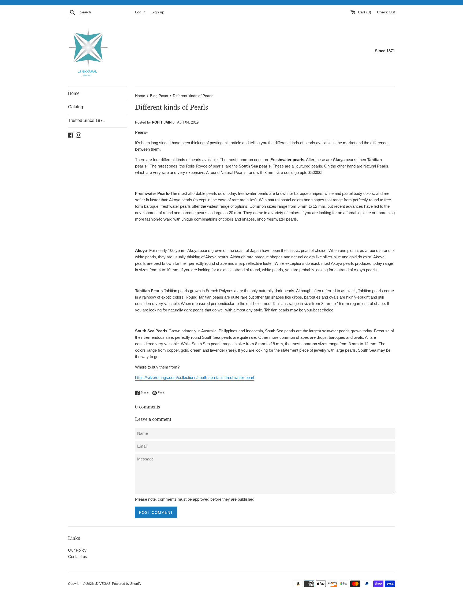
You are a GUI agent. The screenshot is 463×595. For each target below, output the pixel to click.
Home (74, 93)
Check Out (386, 12)
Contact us (77, 556)
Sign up (157, 12)
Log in (140, 12)
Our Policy (77, 550)
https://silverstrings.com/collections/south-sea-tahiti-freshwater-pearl (194, 377)
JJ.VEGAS (102, 584)
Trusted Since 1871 (86, 120)
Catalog (75, 107)
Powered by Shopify (126, 584)
